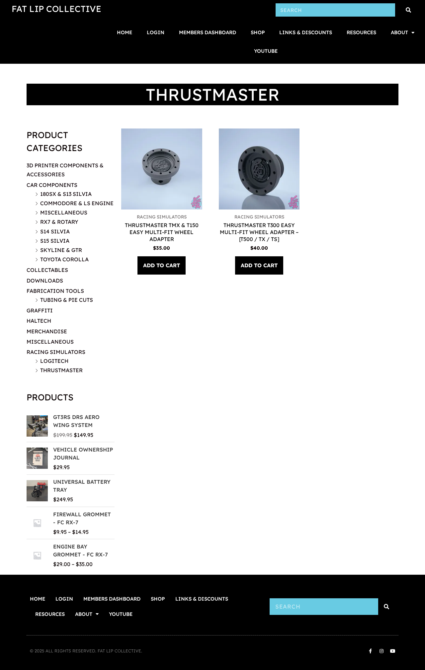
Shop (258, 32)
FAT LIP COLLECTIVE (56, 8)
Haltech (39, 320)
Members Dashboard (207, 32)
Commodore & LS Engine (77, 203)
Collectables (47, 270)
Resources (361, 32)
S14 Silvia (55, 231)
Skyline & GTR (61, 250)
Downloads (45, 280)
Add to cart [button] (161, 265)
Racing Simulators (56, 352)
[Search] (408, 10)
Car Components (52, 185)
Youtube (266, 51)
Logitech (54, 361)
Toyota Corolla (64, 259)
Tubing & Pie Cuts (66, 299)
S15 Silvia (54, 240)
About (399, 32)
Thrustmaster (61, 370)
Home (124, 32)
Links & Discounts (305, 32)
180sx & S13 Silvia (66, 194)
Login (155, 32)
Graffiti (40, 310)
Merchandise (47, 331)
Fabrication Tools (55, 291)
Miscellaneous (63, 212)
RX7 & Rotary (59, 221)
